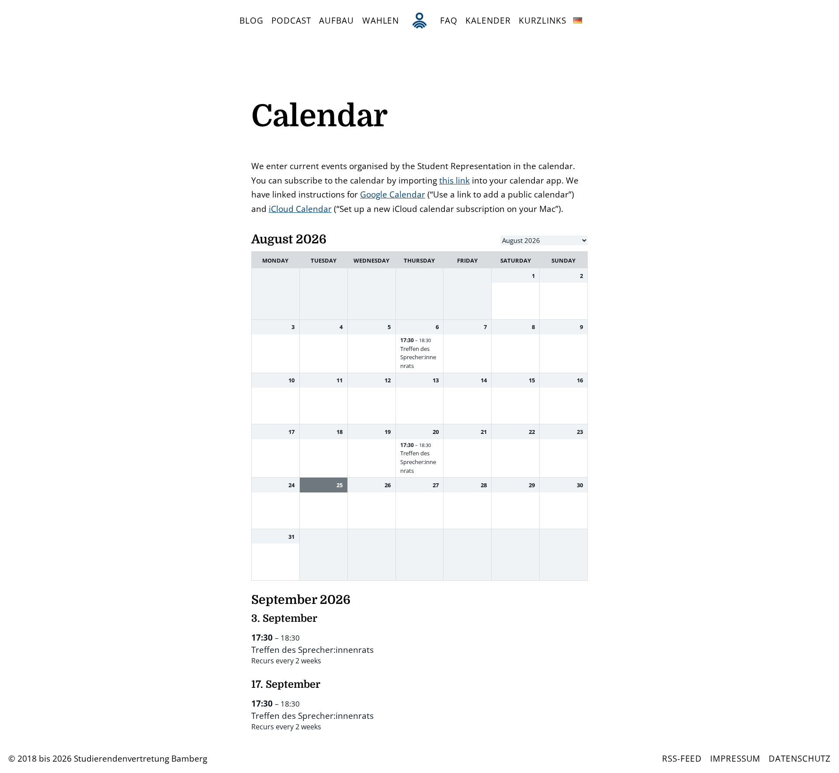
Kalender (487, 20)
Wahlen (380, 20)
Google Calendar (392, 194)
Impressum (735, 758)
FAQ (449, 20)
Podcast (291, 20)
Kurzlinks (542, 20)
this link (454, 180)
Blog (251, 20)
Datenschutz (800, 758)
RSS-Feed (682, 758)
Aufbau (336, 20)
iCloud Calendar (300, 208)
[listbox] (544, 240)
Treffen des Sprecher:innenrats (418, 357)
